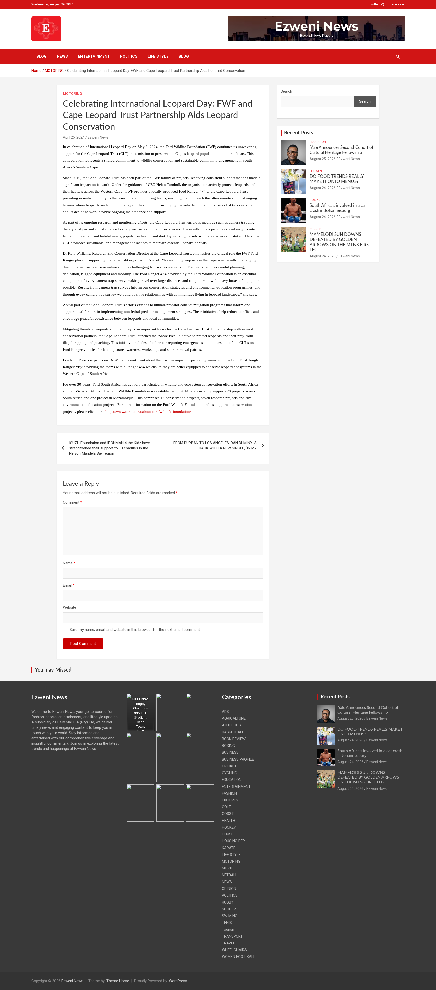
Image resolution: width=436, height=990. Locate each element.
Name (69, 563)
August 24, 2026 (323, 188)
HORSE (227, 834)
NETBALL (229, 875)
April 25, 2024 (74, 137)
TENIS (227, 922)
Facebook (397, 4)
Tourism (228, 929)
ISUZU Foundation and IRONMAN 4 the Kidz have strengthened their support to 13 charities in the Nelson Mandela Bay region (109, 448)
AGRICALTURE (234, 718)
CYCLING (229, 773)
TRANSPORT (232, 936)
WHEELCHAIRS (234, 950)
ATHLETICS (231, 725)
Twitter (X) (376, 4)
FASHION (229, 793)
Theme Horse (117, 981)
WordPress (178, 981)
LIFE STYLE (158, 56)
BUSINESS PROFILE (238, 759)
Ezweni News (98, 137)
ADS (225, 711)
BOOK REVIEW (234, 739)
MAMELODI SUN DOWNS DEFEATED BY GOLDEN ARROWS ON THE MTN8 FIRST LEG (368, 777)
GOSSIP (228, 813)
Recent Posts (298, 132)
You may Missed (53, 670)
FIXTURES (230, 800)
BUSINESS (230, 752)
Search (286, 91)
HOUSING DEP (233, 841)
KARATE (228, 848)
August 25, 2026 (323, 159)
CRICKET (229, 766)
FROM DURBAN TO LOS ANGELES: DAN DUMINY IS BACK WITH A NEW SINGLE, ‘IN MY (215, 445)
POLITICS (129, 56)
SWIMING (229, 916)
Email (68, 585)
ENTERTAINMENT (94, 56)
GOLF (226, 807)
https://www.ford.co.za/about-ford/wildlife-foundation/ (148, 412)
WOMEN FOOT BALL (238, 956)
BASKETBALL (233, 732)
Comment (72, 502)
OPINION (229, 888)
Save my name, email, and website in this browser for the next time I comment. (135, 629)
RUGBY (227, 902)
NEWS (62, 56)
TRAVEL (228, 943)
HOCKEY (229, 827)
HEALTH (228, 820)
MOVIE (227, 868)
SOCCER (315, 229)
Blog (41, 56)
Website (69, 607)
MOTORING (72, 94)
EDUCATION (318, 142)
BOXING (315, 200)
